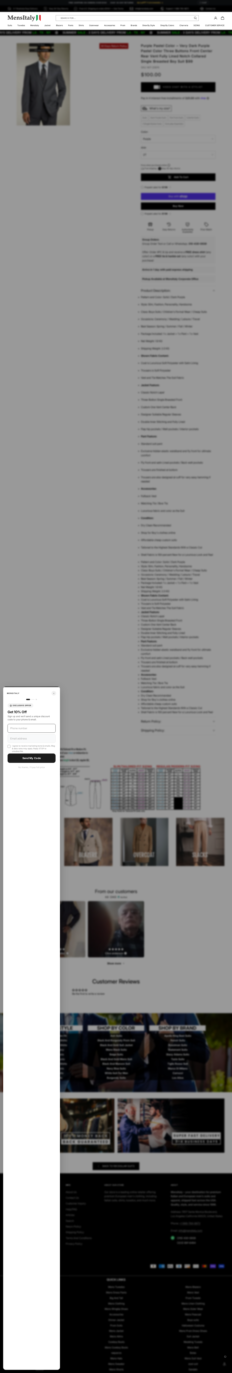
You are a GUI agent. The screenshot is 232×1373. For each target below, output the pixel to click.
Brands (134, 25)
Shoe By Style (148, 25)
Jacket (47, 25)
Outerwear (94, 25)
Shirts (81, 25)
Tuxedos (21, 25)
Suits (10, 25)
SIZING (196, 25)
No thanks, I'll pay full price (31, 767)
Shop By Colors (167, 25)
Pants (70, 25)
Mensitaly (34, 25)
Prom (122, 25)
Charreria (183, 25)
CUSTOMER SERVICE (214, 25)
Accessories (109, 25)
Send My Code (31, 758)
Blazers (59, 25)
